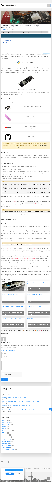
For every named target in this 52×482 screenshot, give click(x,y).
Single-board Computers (8, 449)
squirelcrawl (5, 32)
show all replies (12, 350)
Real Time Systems (7, 445)
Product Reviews (6, 441)
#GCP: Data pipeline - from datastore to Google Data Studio (16, 393)
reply (7, 350)
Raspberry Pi (5, 443)
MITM (40, 32)
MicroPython (5, 434)
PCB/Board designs (7, 439)
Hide (49, 36)
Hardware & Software (7, 40)
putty (5, 196)
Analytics (4, 420)
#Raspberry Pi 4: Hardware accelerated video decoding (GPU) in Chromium (20, 401)
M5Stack (4, 432)
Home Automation (6, 430)
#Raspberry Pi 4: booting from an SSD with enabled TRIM (16, 405)
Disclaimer (7, 47)
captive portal (45, 32)
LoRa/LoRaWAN (6, 437)
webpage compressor (18, 32)
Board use (5, 42)
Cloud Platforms (6, 424)
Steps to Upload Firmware (11, 44)
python (11, 32)
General (4, 426)
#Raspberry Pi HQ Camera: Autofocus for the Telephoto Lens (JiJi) (18, 409)
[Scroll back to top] (48, 478)
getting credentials (33, 32)
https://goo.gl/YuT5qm (29, 62)
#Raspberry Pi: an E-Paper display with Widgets (14, 397)
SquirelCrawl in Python (8, 45)
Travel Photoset (6, 447)
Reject (18, 473)
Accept (9, 473)
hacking (26, 32)
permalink (3, 350)
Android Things (6, 422)
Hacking (4, 29)
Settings (14, 476)
